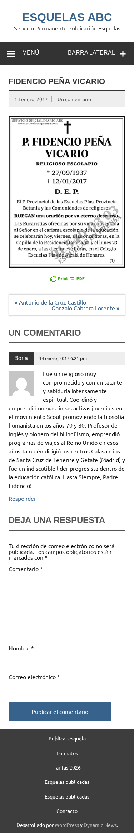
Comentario (26, 568)
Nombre (21, 648)
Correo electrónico (34, 676)
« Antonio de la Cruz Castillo (50, 302)
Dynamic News (100, 825)
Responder (22, 498)
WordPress (67, 825)
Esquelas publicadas (67, 781)
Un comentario (74, 99)
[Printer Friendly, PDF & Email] (67, 278)
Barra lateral (91, 53)
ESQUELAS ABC (67, 17)
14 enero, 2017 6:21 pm (63, 358)
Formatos (67, 753)
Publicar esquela (67, 738)
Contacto (67, 810)
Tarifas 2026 (67, 767)
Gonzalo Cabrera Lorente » (85, 307)
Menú (30, 53)
